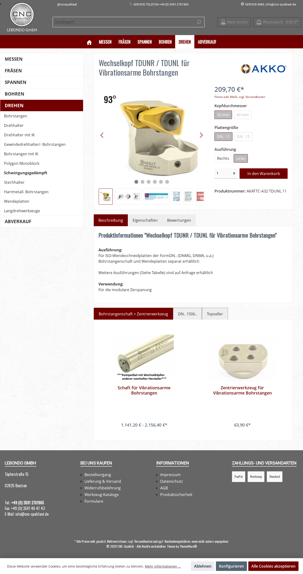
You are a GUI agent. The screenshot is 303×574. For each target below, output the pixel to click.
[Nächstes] (201, 135)
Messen (13, 59)
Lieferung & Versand (103, 481)
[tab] (111, 220)
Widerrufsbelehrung (103, 488)
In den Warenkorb (263, 173)
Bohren (14, 94)
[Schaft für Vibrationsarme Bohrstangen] (144, 357)
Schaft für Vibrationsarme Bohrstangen (144, 390)
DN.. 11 (223, 136)
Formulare (94, 501)
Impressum (170, 474)
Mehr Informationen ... (163, 566)
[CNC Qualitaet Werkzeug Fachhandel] (22, 14)
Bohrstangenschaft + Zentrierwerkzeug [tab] (133, 314)
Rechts (223, 158)
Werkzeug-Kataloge (102, 494)
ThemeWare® (188, 546)
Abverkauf (18, 221)
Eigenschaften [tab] (145, 220)
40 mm (242, 114)
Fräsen (13, 70)
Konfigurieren (231, 566)
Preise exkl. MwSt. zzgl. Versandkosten (239, 97)
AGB (164, 488)
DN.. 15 (243, 136)
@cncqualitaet (67, 4)
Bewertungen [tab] (179, 220)
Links (240, 158)
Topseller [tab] (215, 314)
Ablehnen (202, 566)
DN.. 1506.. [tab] (187, 314)
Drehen (14, 105)
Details (144, 434)
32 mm (223, 114)
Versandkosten (143, 541)
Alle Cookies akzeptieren (273, 566)
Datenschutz (171, 481)
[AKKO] (264, 68)
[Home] (89, 41)
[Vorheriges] (102, 135)
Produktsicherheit (176, 494)
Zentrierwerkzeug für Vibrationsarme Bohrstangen (242, 390)
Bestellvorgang (98, 474)
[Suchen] (199, 22)
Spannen (15, 82)
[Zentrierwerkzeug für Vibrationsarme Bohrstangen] (242, 357)
